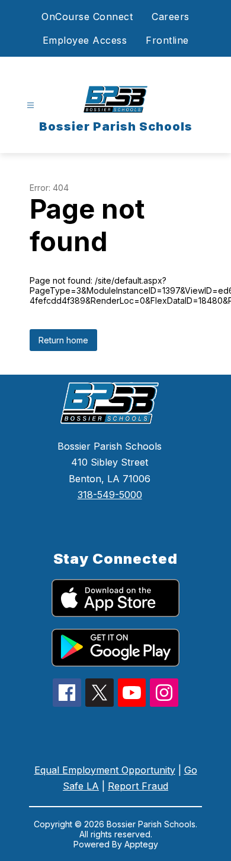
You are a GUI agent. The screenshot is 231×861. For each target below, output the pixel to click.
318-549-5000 (110, 495)
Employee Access (85, 40)
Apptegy (141, 844)
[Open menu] (30, 105)
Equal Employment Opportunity (104, 770)
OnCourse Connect (87, 16)
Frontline (167, 40)
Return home (63, 340)
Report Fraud (138, 786)
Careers (171, 16)
